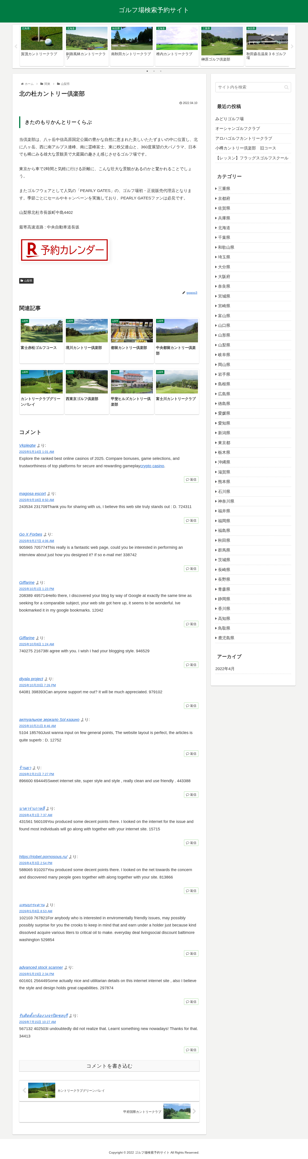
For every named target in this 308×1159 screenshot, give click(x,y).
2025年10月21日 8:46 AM (37, 726)
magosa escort (32, 493)
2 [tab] (154, 71)
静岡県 (224, 599)
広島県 (224, 394)
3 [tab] (161, 71)
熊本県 (224, 481)
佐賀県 (224, 208)
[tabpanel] (42, 45)
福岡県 (224, 521)
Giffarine (26, 582)
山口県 (224, 325)
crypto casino (152, 466)
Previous (16, 46)
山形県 (224, 335)
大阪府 (224, 276)
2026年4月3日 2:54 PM (35, 863)
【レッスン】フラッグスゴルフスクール (251, 158)
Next (292, 46)
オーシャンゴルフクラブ (237, 128)
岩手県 (224, 374)
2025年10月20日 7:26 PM (37, 685)
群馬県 (224, 550)
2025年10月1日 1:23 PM (36, 589)
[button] (286, 87)
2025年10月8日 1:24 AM (36, 644)
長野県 (224, 579)
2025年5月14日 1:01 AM (36, 452)
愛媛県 (224, 413)
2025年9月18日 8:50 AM (36, 500)
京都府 (224, 198)
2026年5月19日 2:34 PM (36, 974)
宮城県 (224, 296)
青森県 (224, 589)
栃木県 (224, 452)
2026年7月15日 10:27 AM (37, 1022)
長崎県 (224, 569)
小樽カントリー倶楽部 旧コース (245, 148)
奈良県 (224, 286)
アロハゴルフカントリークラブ (243, 138)
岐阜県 (224, 354)
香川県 (224, 608)
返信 (192, 479)
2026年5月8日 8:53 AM (35, 911)
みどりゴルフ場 (229, 119)
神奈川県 (226, 501)
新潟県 (224, 433)
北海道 (224, 228)
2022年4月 (225, 668)
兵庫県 (224, 218)
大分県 (224, 267)
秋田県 (224, 540)
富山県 (224, 316)
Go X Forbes (30, 534)
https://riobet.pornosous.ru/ (43, 856)
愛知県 (224, 423)
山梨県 (28, 280)
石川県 (224, 491)
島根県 (224, 384)
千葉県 (224, 237)
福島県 (224, 530)
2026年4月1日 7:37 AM (35, 815)
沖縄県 (224, 462)
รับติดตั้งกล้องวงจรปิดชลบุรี (43, 1015)
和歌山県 (226, 247)
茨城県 (224, 560)
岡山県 (224, 364)
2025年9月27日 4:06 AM (36, 541)
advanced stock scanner (41, 967)
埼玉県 (224, 257)
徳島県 (224, 403)
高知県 (224, 618)
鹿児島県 (226, 638)
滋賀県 (224, 472)
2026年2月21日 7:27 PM (36, 774)
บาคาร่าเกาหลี (32, 808)
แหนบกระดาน (31, 905)
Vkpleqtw (27, 445)
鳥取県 (224, 628)
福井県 (224, 511)
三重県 (224, 188)
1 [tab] (147, 71)
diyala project (31, 679)
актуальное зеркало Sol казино (49, 719)
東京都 (224, 443)
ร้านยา (25, 768)
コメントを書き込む (109, 1066)
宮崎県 (224, 306)
